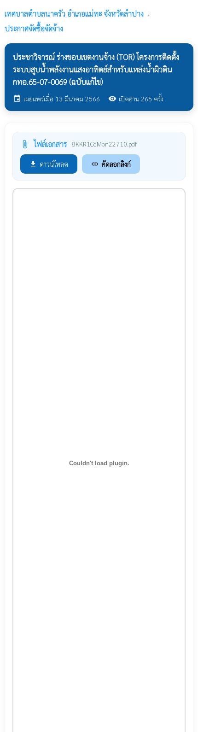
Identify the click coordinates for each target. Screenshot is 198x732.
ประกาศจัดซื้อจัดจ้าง (34, 28)
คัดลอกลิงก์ (111, 163)
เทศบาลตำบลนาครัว (74, 13)
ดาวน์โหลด (48, 163)
